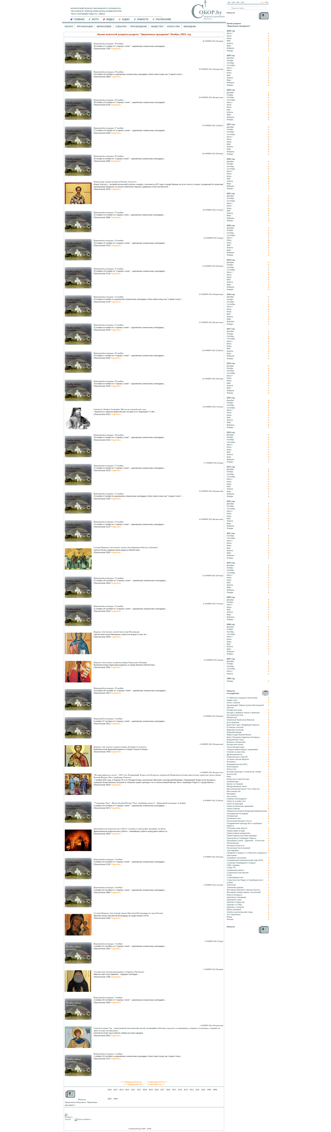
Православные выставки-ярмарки (242, 836)
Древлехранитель (234, 754)
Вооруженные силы (235, 740)
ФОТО (95, 19)
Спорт (229, 875)
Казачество (232, 774)
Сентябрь (231, 65)
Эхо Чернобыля (233, 914)
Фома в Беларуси (234, 895)
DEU (238, 2)
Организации (85, 26)
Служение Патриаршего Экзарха (241, 863)
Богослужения (233, 722)
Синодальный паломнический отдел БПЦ (245, 860)
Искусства (173, 26)
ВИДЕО (110, 19)
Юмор (229, 917)
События (120, 26)
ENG (233, 2)
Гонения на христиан (236, 752)
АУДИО (125, 19)
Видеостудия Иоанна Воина (239, 735)
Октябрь (230, 63)
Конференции (233, 781)
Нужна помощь (233, 808)
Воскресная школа (235, 744)
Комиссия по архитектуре (238, 779)
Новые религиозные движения (240, 806)
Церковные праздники (236, 897)
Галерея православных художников (242, 749)
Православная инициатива (238, 833)
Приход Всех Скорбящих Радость (241, 838)
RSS (262, 2)
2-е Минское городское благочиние (242, 698)
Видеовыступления (235, 730)
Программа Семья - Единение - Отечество (245, 841)
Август (230, 33)
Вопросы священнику (236, 742)
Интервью (231, 762)
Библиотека (232, 717)
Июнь (229, 38)
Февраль (230, 48)
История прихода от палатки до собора (244, 772)
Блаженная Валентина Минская (240, 720)
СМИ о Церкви (233, 865)
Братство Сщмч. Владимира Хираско (243, 725)
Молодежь (190, 26)
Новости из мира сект (236, 801)
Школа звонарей (234, 909)
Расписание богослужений (238, 848)
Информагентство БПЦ (237, 764)
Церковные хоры (234, 900)
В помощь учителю (235, 727)
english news (232, 700)
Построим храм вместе (237, 828)
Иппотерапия (232, 767)
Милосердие (104, 26)
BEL (229, 2)
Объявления (232, 816)
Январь (230, 51)
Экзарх (68, 26)
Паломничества (234, 818)
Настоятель (232, 796)
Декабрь (230, 58)
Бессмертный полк (235, 715)
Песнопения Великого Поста (239, 821)
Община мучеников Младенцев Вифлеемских (247, 811)
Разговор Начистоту (235, 846)
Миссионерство (233, 791)
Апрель (230, 43)
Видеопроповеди (234, 732)
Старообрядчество (235, 877)
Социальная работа (235, 870)
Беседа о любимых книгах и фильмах (243, 713)
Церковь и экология (235, 907)
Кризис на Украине (235, 784)
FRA (242, 2)
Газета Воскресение (235, 747)
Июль (229, 36)
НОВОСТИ (142, 19)
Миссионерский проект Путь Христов (243, 789)
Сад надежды (232, 850)
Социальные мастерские (238, 873)
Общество (157, 26)
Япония (230, 919)
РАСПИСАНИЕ (163, 19)
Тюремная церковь (235, 887)
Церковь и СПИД (234, 905)
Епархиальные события (237, 757)
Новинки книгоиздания (236, 799)
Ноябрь (230, 60)
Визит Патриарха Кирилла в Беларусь (243, 737)
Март (229, 46)
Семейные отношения (236, 858)
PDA (266, 2)
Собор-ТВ (231, 868)
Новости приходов (235, 804)
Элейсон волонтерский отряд (239, 912)
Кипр (229, 776)
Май (228, 41)
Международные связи (237, 786)
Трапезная (231, 885)
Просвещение (138, 26)
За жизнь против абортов (238, 759)
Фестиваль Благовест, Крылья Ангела (243, 890)
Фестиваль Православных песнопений (244, 892)
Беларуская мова (234, 710)
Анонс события (233, 703)
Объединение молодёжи (237, 813)
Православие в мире (236, 831)
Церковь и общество (236, 902)
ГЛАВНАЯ (79, 19)
